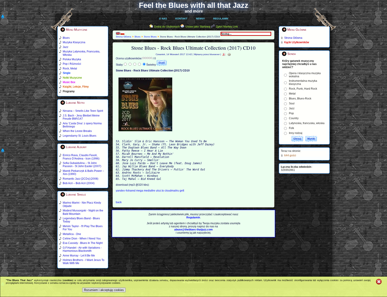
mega (140, 190)
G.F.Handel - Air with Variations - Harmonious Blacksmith (82, 249)
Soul (292, 103)
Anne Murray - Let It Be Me (79, 255)
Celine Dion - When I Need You (82, 238)
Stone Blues (150, 36)
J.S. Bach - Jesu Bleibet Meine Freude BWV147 (81, 117)
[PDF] (224, 54)
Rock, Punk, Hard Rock (303, 88)
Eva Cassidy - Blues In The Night (83, 243)
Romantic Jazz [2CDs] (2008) (80, 178)
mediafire (149, 190)
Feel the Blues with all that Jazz (193, 5)
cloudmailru (172, 190)
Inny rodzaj (295, 133)
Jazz (292, 108)
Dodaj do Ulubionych (167, 26)
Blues (137, 36)
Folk (291, 128)
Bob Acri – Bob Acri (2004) (79, 183)
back (119, 202)
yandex (120, 190)
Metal (292, 93)
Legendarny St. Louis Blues (79, 135)
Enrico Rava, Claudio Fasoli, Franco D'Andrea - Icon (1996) (81, 157)
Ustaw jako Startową (197, 26)
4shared (130, 190)
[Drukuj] (229, 54)
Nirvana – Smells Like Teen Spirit (83, 110)
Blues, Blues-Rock (300, 98)
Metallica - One (72, 234)
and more (194, 11)
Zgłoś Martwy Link (227, 26)
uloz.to (160, 190)
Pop (291, 113)
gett (182, 190)
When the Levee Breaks (77, 131)
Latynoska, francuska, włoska (307, 123)
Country (294, 118)
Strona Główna (123, 36)
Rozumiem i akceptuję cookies (104, 290)
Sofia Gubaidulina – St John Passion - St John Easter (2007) (82, 164)
